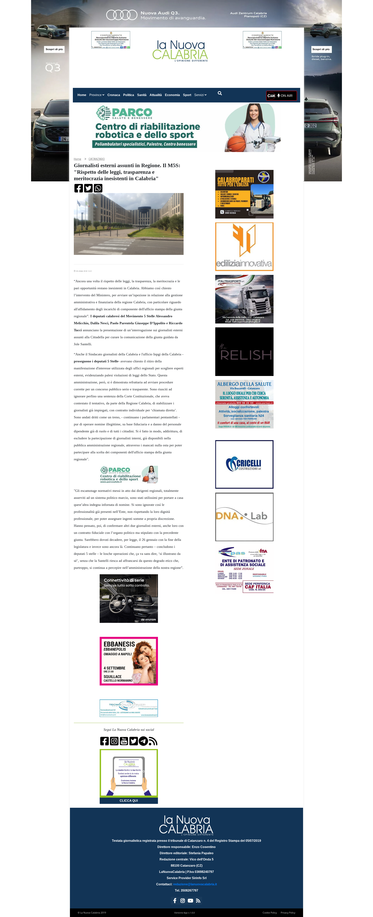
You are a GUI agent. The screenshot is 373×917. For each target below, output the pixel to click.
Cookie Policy (270, 912)
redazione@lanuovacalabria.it (195, 884)
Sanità (141, 95)
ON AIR (286, 96)
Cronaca (113, 95)
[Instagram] (182, 901)
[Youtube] (190, 901)
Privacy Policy (288, 912)
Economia (172, 95)
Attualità (156, 95)
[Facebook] (175, 901)
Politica (128, 95)
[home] (181, 49)
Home (83, 95)
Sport (187, 95)
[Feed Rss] (198, 901)
